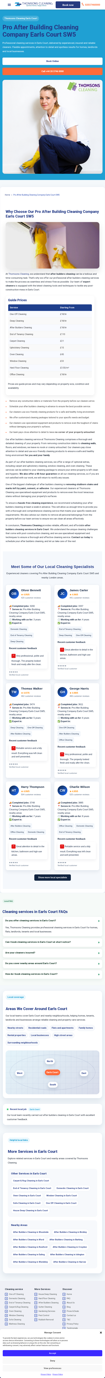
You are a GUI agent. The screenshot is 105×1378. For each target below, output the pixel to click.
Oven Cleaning (15, 1311)
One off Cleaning (16, 1294)
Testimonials (72, 1328)
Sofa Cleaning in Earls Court (26, 1203)
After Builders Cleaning (49, 1303)
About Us (71, 1303)
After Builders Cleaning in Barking (66, 1239)
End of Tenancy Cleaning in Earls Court (32, 1188)
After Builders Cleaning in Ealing (29, 1254)
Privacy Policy (46, 1374)
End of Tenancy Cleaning (19, 1303)
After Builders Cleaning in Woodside (31, 1232)
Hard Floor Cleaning (47, 1298)
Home (69, 1294)
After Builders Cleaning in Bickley (70, 1232)
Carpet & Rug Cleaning (18, 1307)
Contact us (71, 1315)
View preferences (52, 1368)
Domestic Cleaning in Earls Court (73, 1188)
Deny (52, 1361)
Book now (68, 5)
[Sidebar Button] (9, 4)
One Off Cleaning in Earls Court (61, 1203)
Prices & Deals (73, 1311)
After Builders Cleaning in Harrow (69, 1262)
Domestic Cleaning (17, 1298)
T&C (68, 1320)
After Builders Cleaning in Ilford (28, 1239)
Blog (69, 1307)
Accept (52, 1353)
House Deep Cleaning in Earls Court (30, 1210)
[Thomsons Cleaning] (33, 4)
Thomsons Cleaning (18, 274)
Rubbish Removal (46, 1320)
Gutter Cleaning (45, 1307)
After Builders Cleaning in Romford (30, 1247)
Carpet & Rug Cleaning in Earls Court (31, 1180)
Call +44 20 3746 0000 (52, 71)
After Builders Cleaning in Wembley (30, 1262)
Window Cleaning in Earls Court (61, 1195)
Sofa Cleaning (15, 1320)
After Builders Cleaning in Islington (67, 1254)
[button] (101, 1332)
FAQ (68, 1298)
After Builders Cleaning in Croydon (70, 1247)
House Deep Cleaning (48, 1294)
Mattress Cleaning (17, 1324)
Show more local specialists (52, 877)
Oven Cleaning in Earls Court (27, 1195)
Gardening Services (47, 1311)
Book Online (52, 61)
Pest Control (44, 1315)
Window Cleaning (16, 1315)
